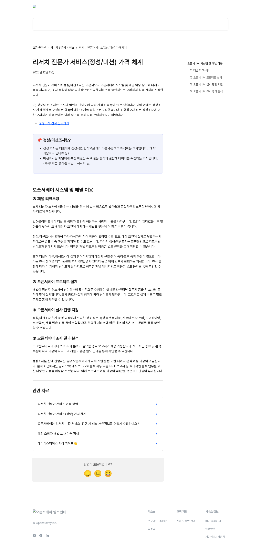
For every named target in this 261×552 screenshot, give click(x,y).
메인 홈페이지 (213, 521)
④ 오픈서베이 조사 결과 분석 (206, 91)
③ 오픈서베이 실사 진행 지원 (206, 84)
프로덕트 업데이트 (158, 521)
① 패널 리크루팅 (199, 70)
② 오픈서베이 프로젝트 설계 (206, 77)
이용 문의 (172, 6)
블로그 (186, 6)
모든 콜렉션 (39, 47)
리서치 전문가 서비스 (62, 47)
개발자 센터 (201, 6)
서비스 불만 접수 (186, 521)
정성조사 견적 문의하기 (54, 123)
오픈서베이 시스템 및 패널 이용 (204, 63)
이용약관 (210, 528)
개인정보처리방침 (215, 536)
